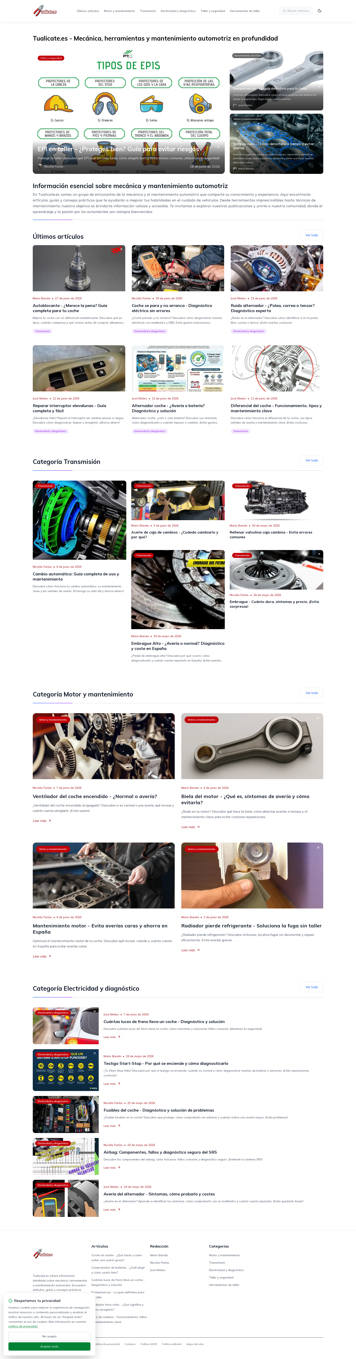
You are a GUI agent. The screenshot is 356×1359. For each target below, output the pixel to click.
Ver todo (312, 235)
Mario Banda (41, 298)
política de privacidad (22, 1326)
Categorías (219, 1246)
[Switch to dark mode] (319, 10)
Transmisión (148, 11)
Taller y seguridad (213, 11)
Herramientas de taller (245, 11)
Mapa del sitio (195, 1344)
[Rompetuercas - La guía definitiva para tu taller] (276, 80)
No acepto (49, 1336)
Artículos (99, 1246)
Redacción (159, 1246)
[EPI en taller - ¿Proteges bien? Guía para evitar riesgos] (129, 112)
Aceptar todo (49, 1346)
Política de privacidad (107, 1344)
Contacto (130, 1344)
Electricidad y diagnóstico (178, 11)
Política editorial (172, 1344)
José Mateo (238, 298)
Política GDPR (149, 1344)
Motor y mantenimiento (119, 11)
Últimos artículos (88, 11)
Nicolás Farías (141, 298)
